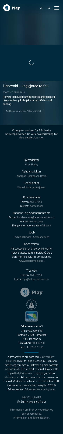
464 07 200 (36, 202)
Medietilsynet (12, 377)
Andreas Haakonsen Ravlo (32, 176)
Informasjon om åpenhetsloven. (31, 417)
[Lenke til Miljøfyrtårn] (31, 316)
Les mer (38, 137)
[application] (31, 63)
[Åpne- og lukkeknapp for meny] (56, 7)
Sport (6, 92)
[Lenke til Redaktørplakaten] (31, 304)
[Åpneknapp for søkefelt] (49, 7)
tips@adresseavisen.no (36, 279)
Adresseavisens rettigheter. (40, 389)
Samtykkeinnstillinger (33, 401)
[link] (11, 8)
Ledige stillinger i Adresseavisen (31, 237)
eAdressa (45, 225)
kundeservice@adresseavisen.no (35, 217)
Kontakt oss (36, 206)
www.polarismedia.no (31, 260)
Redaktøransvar (23, 373)
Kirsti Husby (31, 164)
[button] (31, 62)
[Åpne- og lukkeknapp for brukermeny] (41, 7)
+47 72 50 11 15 (34, 347)
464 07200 (39, 343)
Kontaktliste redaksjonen (32, 187)
